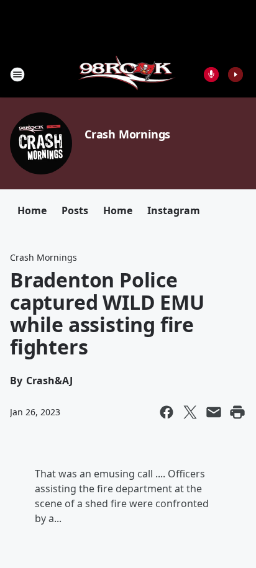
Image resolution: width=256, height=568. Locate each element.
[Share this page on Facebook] (166, 412)
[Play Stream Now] (235, 74)
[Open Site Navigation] (17, 74)
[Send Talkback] (211, 74)
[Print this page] (237, 412)
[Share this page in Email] (213, 412)
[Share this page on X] (190, 412)
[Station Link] (128, 74)
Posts (75, 210)
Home (32, 210)
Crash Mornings (127, 134)
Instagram (173, 210)
